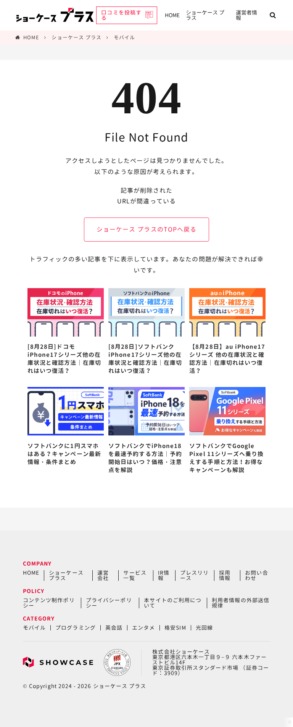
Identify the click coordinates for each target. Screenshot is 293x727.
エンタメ (143, 627)
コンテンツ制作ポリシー (49, 602)
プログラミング (75, 627)
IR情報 (163, 575)
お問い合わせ (256, 575)
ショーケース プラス (205, 15)
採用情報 (224, 575)
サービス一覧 (134, 575)
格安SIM (175, 627)
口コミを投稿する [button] (121, 15)
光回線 (204, 627)
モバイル (124, 37)
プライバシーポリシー (109, 602)
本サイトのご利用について (172, 602)
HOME (172, 15)
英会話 (113, 627)
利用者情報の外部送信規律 (240, 602)
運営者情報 (246, 15)
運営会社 (103, 575)
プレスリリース (194, 575)
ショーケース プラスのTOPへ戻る (146, 229)
